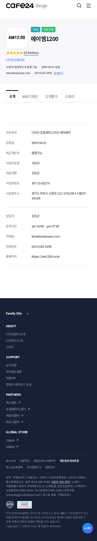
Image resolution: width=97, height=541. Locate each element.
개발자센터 (12, 415)
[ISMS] (19, 504)
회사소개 (11, 461)
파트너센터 (12, 422)
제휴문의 (50, 467)
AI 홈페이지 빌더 (16, 409)
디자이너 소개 (14, 340)
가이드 (10, 347)
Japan (10, 440)
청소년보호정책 (14, 467)
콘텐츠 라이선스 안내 (18, 384)
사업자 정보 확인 (60, 482)
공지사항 (11, 365)
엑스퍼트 (11, 402)
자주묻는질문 (14, 371)
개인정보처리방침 (69, 461)
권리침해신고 (34, 467)
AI (89, 528)
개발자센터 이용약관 (44, 461)
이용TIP (11, 378)
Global (10, 446)
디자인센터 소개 (15, 334)
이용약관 (24, 461)
